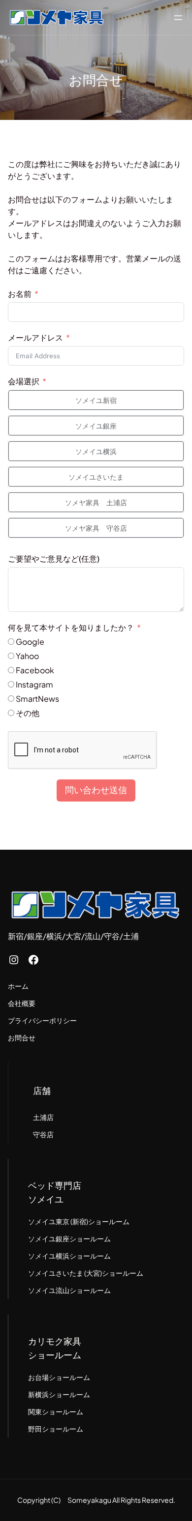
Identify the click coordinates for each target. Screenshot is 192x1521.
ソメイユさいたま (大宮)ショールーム (85, 1272)
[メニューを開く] (178, 18)
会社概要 (21, 1003)
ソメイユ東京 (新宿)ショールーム (78, 1221)
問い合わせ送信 (96, 790)
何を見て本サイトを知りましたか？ (71, 627)
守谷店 (43, 1134)
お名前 (20, 293)
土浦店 (43, 1117)
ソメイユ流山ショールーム (69, 1290)
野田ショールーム (55, 1428)
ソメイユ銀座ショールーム (69, 1238)
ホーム (18, 985)
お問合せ (21, 1037)
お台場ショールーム (59, 1377)
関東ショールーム (55, 1411)
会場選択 (23, 381)
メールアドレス (35, 337)
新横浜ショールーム (59, 1394)
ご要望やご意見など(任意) (53, 558)
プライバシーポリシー (42, 1020)
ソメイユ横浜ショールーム (69, 1255)
